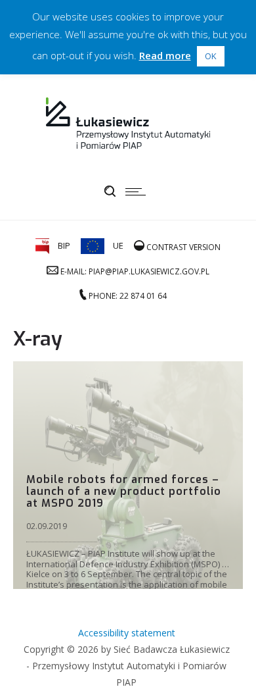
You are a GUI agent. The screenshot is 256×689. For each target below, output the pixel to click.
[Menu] (138, 191)
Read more (165, 55)
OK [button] (211, 56)
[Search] (110, 191)
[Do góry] (228, 661)
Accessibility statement (126, 632)
